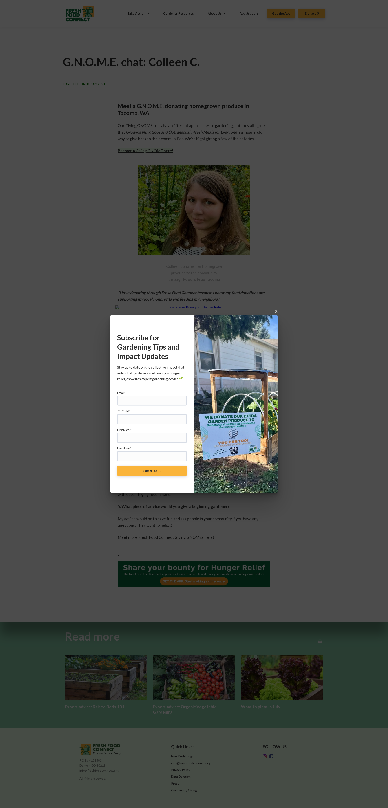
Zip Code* (123, 411)
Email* (121, 393)
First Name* (124, 430)
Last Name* (124, 448)
